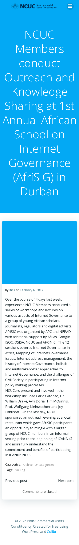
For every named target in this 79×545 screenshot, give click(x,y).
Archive (28, 465)
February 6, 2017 (31, 290)
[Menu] (70, 6)
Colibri (52, 531)
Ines (12, 290)
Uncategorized (45, 465)
